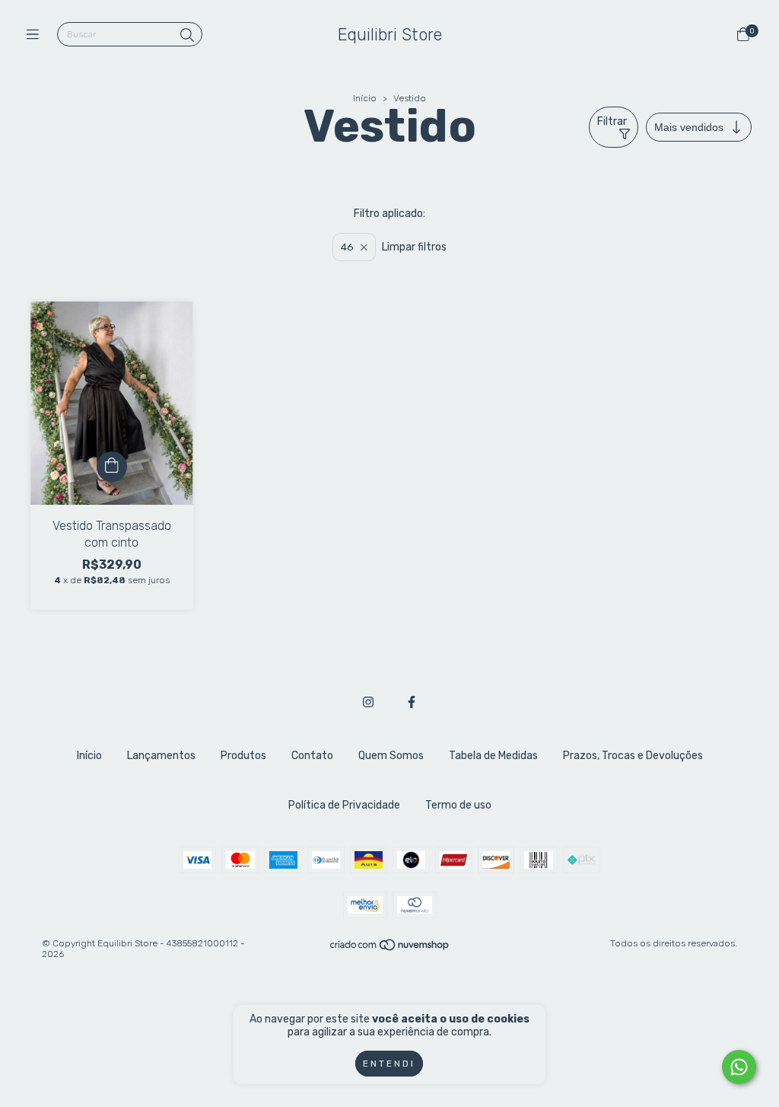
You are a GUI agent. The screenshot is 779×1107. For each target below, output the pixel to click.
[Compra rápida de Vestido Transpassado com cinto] (112, 466)
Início (365, 98)
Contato (312, 755)
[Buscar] (187, 36)
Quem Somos (391, 755)
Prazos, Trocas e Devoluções (633, 755)
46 (347, 247)
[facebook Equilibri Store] (411, 702)
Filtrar (612, 121)
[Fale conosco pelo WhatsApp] (739, 1067)
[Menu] (36, 35)
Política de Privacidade (344, 805)
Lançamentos (161, 755)
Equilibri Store (390, 34)
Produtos (243, 755)
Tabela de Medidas (493, 755)
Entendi (389, 1063)
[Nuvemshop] (390, 948)
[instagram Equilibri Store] (368, 702)
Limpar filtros (414, 247)
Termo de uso (458, 805)
